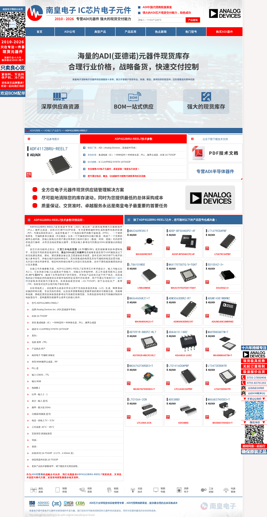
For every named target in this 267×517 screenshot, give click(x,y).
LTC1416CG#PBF (183, 389)
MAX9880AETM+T (222, 355)
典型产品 (100, 31)
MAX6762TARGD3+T (144, 389)
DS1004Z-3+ (222, 288)
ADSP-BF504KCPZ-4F (183, 254)
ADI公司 (69, 31)
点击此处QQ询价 (256, 388)
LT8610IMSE (144, 288)
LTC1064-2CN (144, 423)
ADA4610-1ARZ (183, 355)
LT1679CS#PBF (223, 254)
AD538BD (183, 423)
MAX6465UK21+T (144, 321)
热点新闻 (161, 31)
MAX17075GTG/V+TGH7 (183, 288)
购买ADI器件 (224, 31)
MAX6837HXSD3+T (222, 423)
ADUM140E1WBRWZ (222, 321)
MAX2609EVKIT (144, 254)
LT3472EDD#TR (222, 389)
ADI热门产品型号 (52, 130)
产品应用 (130, 31)
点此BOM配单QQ (256, 393)
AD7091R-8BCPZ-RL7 (144, 355)
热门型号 (191, 31)
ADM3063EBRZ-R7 (183, 321)
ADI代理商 (35, 130)
